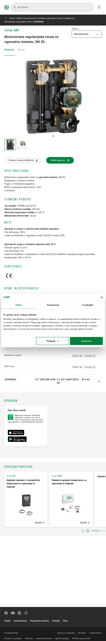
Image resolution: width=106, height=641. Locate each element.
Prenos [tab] (21, 50)
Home (12, 18)
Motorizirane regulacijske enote (18, 22)
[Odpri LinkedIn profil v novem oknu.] (19, 613)
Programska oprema (39, 621)
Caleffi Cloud (95, 633)
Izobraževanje (20, 621)
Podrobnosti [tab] (53, 305)
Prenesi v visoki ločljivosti (21, 160)
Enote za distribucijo (66, 18)
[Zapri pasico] (102, 297)
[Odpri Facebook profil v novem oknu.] (6, 613)
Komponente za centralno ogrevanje (39, 18)
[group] (10, 144)
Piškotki (29, 638)
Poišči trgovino (58, 160)
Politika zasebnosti (81, 638)
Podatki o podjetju (13, 638)
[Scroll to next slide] (87, 531)
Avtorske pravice (44, 638)
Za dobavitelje (11, 633)
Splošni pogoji (62, 638)
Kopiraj (88, 356)
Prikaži (76, 356)
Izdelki (19, 18)
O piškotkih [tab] (87, 305)
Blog (65, 621)
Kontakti (82, 633)
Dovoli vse (86, 341)
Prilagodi (51, 341)
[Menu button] (99, 7)
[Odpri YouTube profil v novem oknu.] (13, 613)
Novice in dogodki (66, 633)
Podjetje (56, 621)
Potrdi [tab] (18, 305)
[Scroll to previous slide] (83, 531)
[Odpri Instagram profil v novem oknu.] (26, 613)
